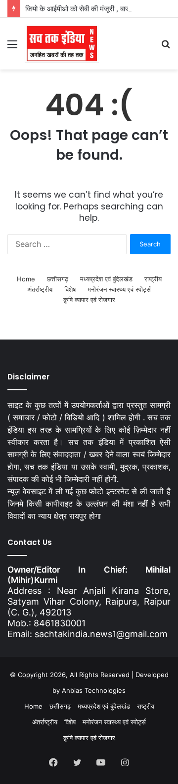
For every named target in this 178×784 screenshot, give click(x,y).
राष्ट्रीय (153, 279)
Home (26, 279)
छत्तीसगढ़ (57, 279)
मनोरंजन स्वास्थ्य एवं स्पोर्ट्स (119, 289)
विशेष (70, 289)
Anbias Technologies (94, 690)
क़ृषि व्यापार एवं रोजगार (89, 300)
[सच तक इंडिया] (62, 44)
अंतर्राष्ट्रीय (39, 289)
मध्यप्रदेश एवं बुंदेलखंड (106, 279)
